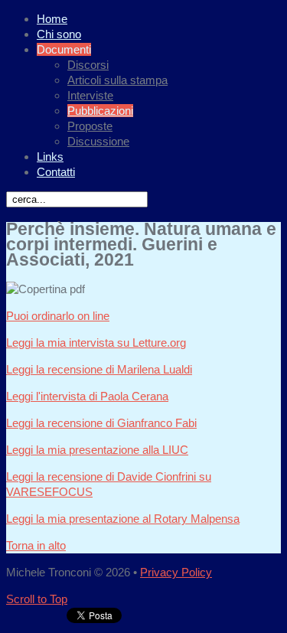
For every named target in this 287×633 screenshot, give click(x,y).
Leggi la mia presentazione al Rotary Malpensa (123, 518)
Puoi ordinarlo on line (57, 315)
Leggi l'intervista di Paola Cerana (87, 396)
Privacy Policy (176, 572)
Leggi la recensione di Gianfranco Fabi (101, 422)
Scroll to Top (36, 598)
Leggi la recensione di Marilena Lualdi (99, 369)
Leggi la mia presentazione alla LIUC (97, 449)
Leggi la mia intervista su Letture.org (96, 342)
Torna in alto (36, 545)
